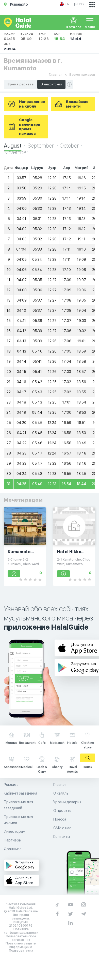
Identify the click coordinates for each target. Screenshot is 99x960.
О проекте (62, 811)
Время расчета (21, 84)
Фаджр (9, 36)
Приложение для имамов (18, 820)
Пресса (59, 819)
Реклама (11, 785)
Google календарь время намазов (29, 127)
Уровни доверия (67, 802)
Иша (10, 46)
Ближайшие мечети (77, 104)
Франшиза (13, 849)
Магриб (76, 36)
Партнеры (12, 840)
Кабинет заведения (20, 793)
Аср (59, 36)
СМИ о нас (62, 828)
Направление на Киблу (32, 104)
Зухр (44, 36)
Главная (55, 74)
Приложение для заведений (18, 805)
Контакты (61, 837)
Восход (27, 36)
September (41, 145)
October (69, 145)
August (13, 145)
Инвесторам (14, 831)
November (16, 152)
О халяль (60, 793)
